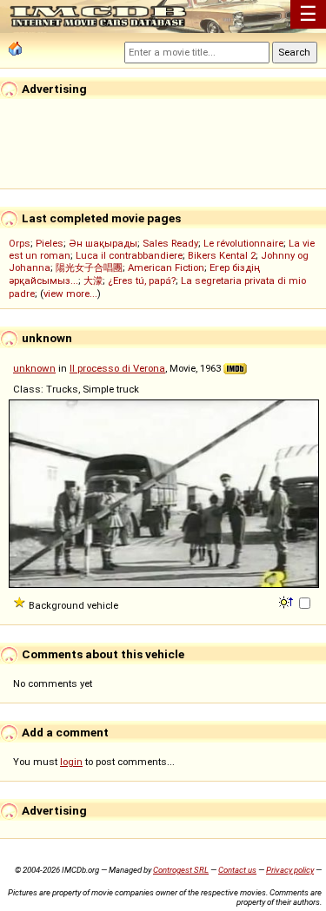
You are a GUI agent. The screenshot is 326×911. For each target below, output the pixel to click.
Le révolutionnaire (243, 243)
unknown (34, 368)
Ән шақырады (103, 243)
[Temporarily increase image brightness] (287, 601)
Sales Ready (170, 243)
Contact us (237, 870)
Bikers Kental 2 (222, 255)
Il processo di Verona (117, 368)
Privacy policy (290, 870)
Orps (19, 243)
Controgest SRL (181, 870)
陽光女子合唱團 (89, 267)
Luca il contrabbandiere (129, 255)
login (71, 762)
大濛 (93, 280)
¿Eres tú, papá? (142, 280)
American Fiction (166, 267)
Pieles (49, 243)
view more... (70, 293)
